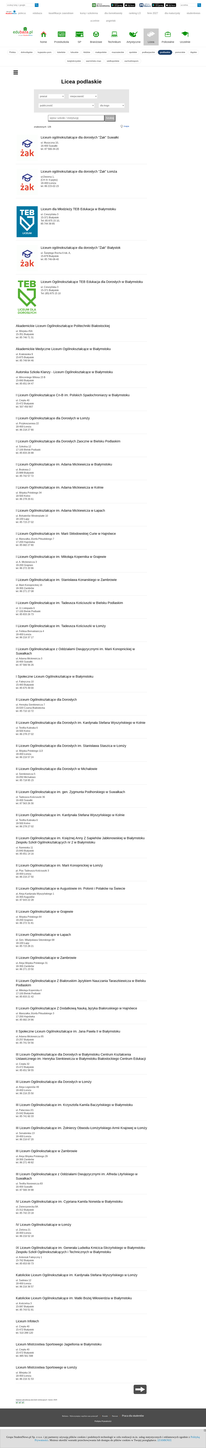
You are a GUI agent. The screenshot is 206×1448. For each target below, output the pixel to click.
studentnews (193, 13)
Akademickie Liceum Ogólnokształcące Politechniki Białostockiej (63, 326)
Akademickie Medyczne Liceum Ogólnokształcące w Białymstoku (63, 349)
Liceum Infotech (27, 1321)
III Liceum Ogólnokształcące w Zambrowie (46, 1151)
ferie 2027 (152, 13)
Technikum (114, 41)
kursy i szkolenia (89, 13)
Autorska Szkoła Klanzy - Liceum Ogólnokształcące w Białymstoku (64, 372)
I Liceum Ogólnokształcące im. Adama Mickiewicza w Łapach (60, 510)
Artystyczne (134, 41)
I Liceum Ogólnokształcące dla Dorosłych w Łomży (53, 418)
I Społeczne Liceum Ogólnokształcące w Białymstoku (54, 676)
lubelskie (61, 52)
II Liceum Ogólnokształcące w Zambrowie (46, 958)
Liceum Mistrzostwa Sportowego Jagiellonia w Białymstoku (58, 1344)
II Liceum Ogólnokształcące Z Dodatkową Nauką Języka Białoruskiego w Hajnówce (76, 1008)
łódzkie (87, 52)
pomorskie (180, 52)
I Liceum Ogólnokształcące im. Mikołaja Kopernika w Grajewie (61, 557)
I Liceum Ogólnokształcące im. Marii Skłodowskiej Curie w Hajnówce (66, 533)
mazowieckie (118, 52)
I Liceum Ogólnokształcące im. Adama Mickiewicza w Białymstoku (64, 464)
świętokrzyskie (74, 61)
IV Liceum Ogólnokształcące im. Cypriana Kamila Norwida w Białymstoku (69, 1201)
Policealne (168, 41)
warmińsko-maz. (94, 61)
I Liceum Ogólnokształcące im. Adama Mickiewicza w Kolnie (59, 487)
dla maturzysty (172, 13)
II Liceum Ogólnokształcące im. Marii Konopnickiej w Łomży (59, 865)
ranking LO (135, 13)
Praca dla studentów (133, 1416)
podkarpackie (148, 52)
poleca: (22, 13)
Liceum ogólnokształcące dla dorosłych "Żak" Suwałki (80, 137)
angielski (111, 20)
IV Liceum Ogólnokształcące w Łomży (43, 1225)
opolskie (133, 52)
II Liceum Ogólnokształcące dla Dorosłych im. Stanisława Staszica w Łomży (71, 746)
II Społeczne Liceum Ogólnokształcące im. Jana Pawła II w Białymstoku (68, 1031)
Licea (151, 41)
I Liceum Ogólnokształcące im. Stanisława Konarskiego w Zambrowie (66, 580)
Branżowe (96, 41)
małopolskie (101, 52)
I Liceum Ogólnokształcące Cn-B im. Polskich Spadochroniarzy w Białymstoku (73, 395)
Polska (12, 52)
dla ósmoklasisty (113, 13)
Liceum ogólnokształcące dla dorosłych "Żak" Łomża (79, 171)
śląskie (193, 52)
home (43, 41)
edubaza (37, 13)
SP (79, 41)
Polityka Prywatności (103, 1421)
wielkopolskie (113, 61)
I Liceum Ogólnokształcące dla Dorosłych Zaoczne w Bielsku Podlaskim (68, 441)
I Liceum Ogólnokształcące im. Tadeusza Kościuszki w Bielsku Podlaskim (69, 603)
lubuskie (74, 52)
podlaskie (165, 52)
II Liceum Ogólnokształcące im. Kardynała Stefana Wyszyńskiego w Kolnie (70, 815)
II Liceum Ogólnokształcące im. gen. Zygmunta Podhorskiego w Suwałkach (70, 792)
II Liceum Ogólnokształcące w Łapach (43, 935)
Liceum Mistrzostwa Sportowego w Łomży (46, 1367)
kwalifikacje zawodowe (61, 13)
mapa (126, 126)
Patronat (115, 1416)
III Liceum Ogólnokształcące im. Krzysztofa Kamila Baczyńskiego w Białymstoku (74, 1105)
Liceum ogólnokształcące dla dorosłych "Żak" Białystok (80, 248)
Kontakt (105, 1416)
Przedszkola (61, 41)
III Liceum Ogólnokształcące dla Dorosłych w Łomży (54, 1082)
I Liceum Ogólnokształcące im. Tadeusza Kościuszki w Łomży (61, 626)
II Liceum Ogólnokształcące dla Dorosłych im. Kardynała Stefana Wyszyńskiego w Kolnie (80, 723)
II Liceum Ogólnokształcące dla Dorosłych (46, 699)
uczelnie (94, 20)
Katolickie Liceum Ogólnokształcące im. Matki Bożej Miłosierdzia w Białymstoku (74, 1298)
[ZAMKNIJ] (164, 1440)
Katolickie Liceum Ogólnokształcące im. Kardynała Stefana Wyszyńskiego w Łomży (76, 1275)
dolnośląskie (27, 52)
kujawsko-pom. (45, 52)
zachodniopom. (131, 61)
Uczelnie (185, 41)
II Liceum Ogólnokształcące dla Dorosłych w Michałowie (56, 769)
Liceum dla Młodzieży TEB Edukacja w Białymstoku (78, 209)
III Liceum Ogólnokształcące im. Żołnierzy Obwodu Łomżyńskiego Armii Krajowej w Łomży (81, 1128)
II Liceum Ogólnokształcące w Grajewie (44, 911)
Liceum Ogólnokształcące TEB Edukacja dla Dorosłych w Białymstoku (92, 282)
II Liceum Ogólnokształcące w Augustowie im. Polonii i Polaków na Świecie (70, 888)
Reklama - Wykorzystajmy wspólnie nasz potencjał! (80, 1416)
